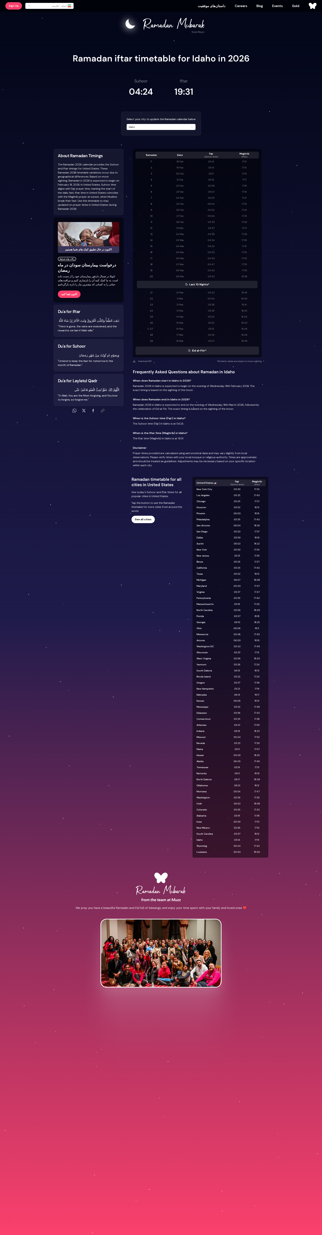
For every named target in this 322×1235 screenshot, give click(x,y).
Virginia (201, 591)
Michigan (201, 579)
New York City (204, 489)
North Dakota (204, 779)
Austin (200, 543)
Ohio (199, 628)
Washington (203, 797)
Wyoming (202, 845)
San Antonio (203, 525)
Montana (202, 791)
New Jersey (203, 555)
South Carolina (205, 833)
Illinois (200, 561)
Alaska (200, 761)
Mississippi (202, 706)
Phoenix (201, 513)
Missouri (201, 737)
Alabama (201, 815)
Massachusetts (205, 604)
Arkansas (201, 724)
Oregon (201, 682)
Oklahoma (202, 785)
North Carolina (205, 610)
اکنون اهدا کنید (69, 294)
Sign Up (14, 6)
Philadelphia (203, 519)
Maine (200, 749)
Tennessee (202, 767)
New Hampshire (205, 688)
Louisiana (202, 851)
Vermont (201, 664)
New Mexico (203, 827)
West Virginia (204, 658)
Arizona (201, 640)
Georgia (201, 622)
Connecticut (204, 718)
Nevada (201, 743)
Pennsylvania (204, 598)
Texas (200, 573)
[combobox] (161, 127)
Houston (201, 507)
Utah (199, 803)
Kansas (200, 700)
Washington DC (205, 646)
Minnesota (202, 634)
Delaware (202, 712)
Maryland (202, 585)
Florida (200, 616)
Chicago (201, 501)
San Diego (202, 531)
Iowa (199, 821)
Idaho (200, 839)
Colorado (202, 809)
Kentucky (202, 773)
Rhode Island (204, 676)
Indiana (200, 731)
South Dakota (204, 670)
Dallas (200, 537)
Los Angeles (203, 495)
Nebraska (202, 694)
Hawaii (200, 755)
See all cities (143, 519)
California (202, 567)
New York (202, 549)
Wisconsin (202, 652)
